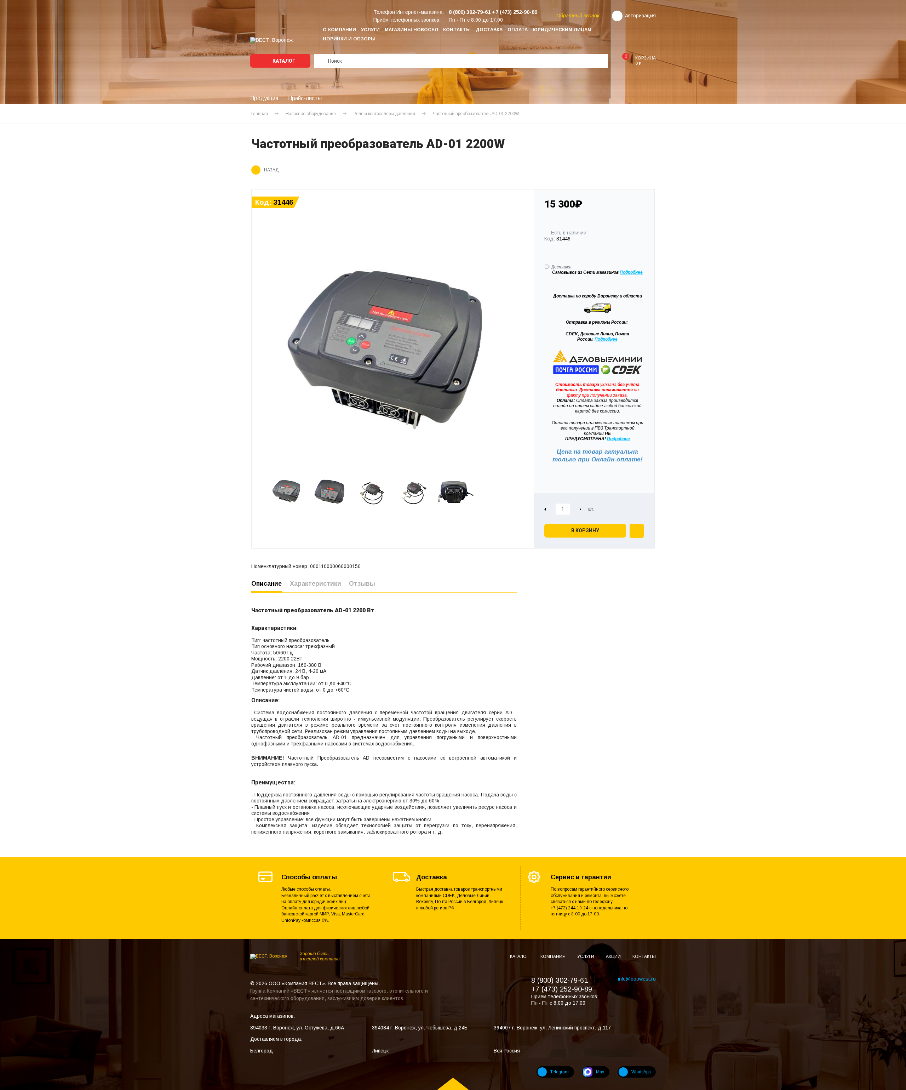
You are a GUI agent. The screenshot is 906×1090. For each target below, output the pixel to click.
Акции (614, 956)
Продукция (264, 98)
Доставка (489, 29)
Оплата (518, 29)
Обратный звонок (578, 15)
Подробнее (606, 339)
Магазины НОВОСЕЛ (411, 29)
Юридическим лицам (562, 29)
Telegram (559, 1071)
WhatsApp (640, 1071)
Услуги (370, 29)
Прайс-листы (305, 98)
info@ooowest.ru (637, 979)
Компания (553, 956)
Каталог (283, 61)
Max (600, 1071)
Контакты (457, 29)
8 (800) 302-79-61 (559, 980)
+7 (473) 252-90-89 (561, 989)
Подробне (630, 272)
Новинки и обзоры (349, 38)
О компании (339, 29)
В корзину (585, 530)
